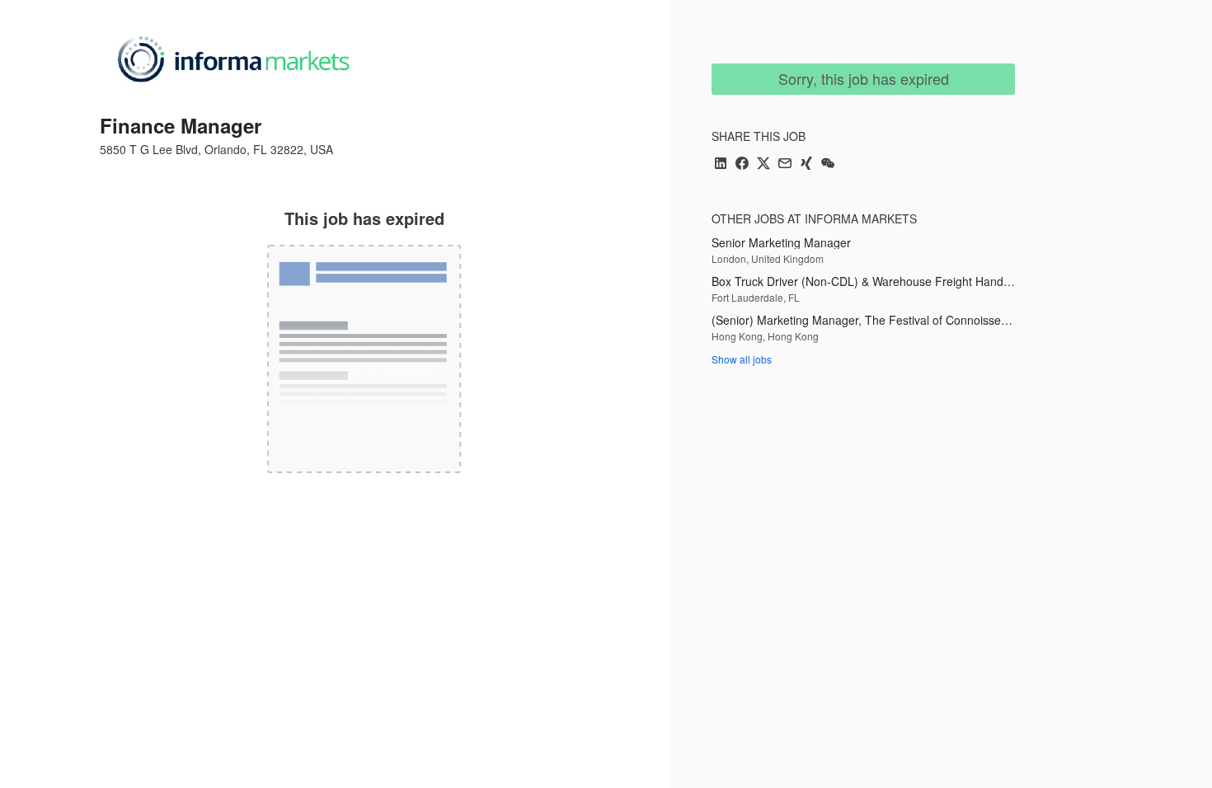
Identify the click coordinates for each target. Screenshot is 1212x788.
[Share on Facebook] (742, 164)
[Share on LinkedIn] (720, 164)
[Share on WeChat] (827, 164)
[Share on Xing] (806, 164)
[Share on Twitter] (763, 164)
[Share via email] (785, 164)
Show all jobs (742, 359)
